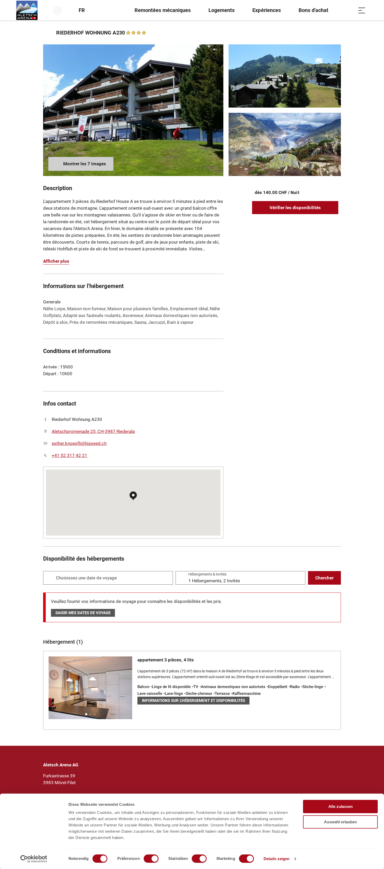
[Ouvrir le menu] (361, 10)
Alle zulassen (340, 806)
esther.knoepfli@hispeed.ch (79, 443)
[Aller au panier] (348, 10)
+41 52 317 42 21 (69, 455)
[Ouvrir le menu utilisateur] (60, 10)
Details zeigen (276, 858)
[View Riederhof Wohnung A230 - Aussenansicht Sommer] (133, 110)
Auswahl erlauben (340, 822)
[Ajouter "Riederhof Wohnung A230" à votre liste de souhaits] (335, 32)
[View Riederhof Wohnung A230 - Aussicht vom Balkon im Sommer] (285, 76)
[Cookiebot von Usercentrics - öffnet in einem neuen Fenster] (34, 859)
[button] (86, 714)
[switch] (151, 858)
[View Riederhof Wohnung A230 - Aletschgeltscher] (285, 144)
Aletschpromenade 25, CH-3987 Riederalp (93, 431)
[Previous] (47, 32)
